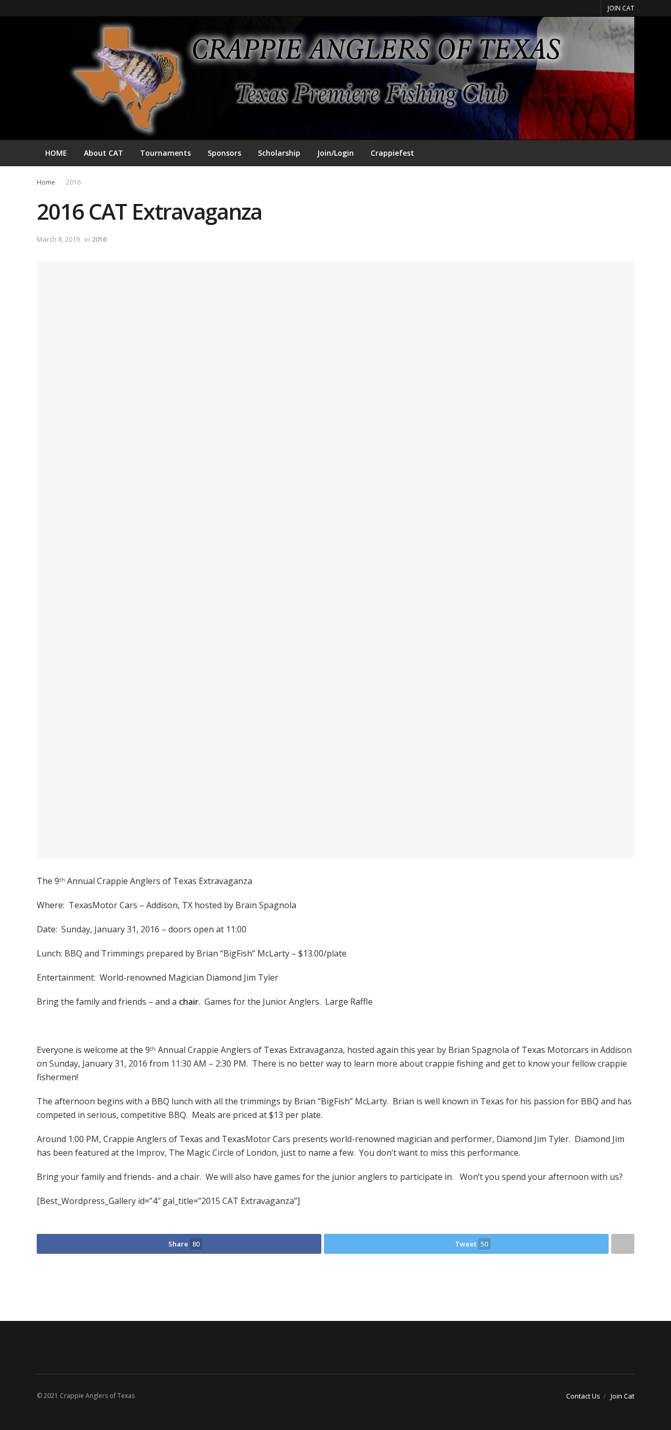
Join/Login (335, 153)
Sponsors (224, 153)
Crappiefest (392, 153)
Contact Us (583, 1396)
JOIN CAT (621, 8)
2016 (73, 182)
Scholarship (279, 153)
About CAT (103, 153)
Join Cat (622, 1396)
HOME (56, 153)
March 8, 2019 (58, 239)
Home (46, 182)
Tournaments (165, 153)
